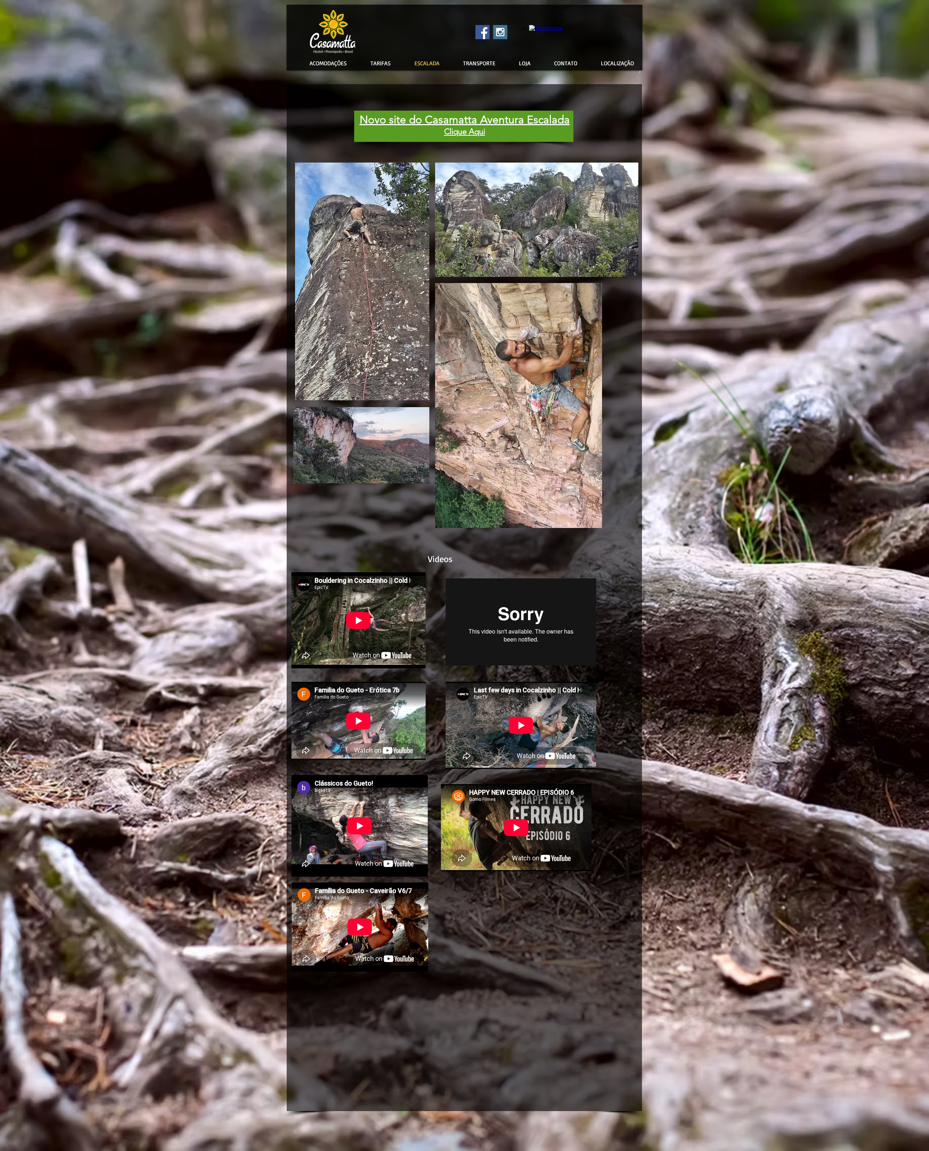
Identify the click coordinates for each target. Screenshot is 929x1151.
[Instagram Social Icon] (500, 32)
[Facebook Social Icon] (482, 32)
